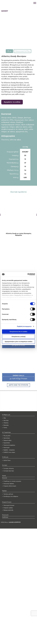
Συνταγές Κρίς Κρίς (9, 471)
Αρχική (4, 475)
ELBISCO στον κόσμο (9, 452)
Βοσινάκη (6, 425)
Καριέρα (4, 490)
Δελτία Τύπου (7, 460)
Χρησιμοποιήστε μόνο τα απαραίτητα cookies (18, 341)
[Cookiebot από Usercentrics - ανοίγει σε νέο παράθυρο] (27, 274)
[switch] (32, 309)
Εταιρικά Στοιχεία (6, 502)
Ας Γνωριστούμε (6, 432)
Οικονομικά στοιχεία (9, 505)
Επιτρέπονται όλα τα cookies (18, 331)
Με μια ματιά (7, 435)
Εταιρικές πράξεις (8, 507)
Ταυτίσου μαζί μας (8, 494)
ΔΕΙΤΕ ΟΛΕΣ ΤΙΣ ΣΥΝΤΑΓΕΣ (18, 385)
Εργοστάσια (7, 442)
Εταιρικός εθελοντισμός (10, 486)
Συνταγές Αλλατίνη (9, 468)
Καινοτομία (6, 447)
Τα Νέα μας (5, 457)
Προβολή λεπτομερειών (24, 326)
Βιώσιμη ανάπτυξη (8, 510)
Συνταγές (4, 465)
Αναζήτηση (5, 517)
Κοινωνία (4, 478)
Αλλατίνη (6, 422)
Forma (5, 427)
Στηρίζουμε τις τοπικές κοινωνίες (12, 481)
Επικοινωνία (5, 515)
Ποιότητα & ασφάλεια (9, 445)
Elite (5, 418)
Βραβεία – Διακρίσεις (9, 450)
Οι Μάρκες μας (6, 414)
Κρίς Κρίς (6, 420)
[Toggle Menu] (34, 3)
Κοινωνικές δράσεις (9, 483)
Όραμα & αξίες (7, 440)
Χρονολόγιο (7, 438)
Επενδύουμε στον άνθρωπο (11, 496)
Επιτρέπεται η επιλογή (18, 336)
